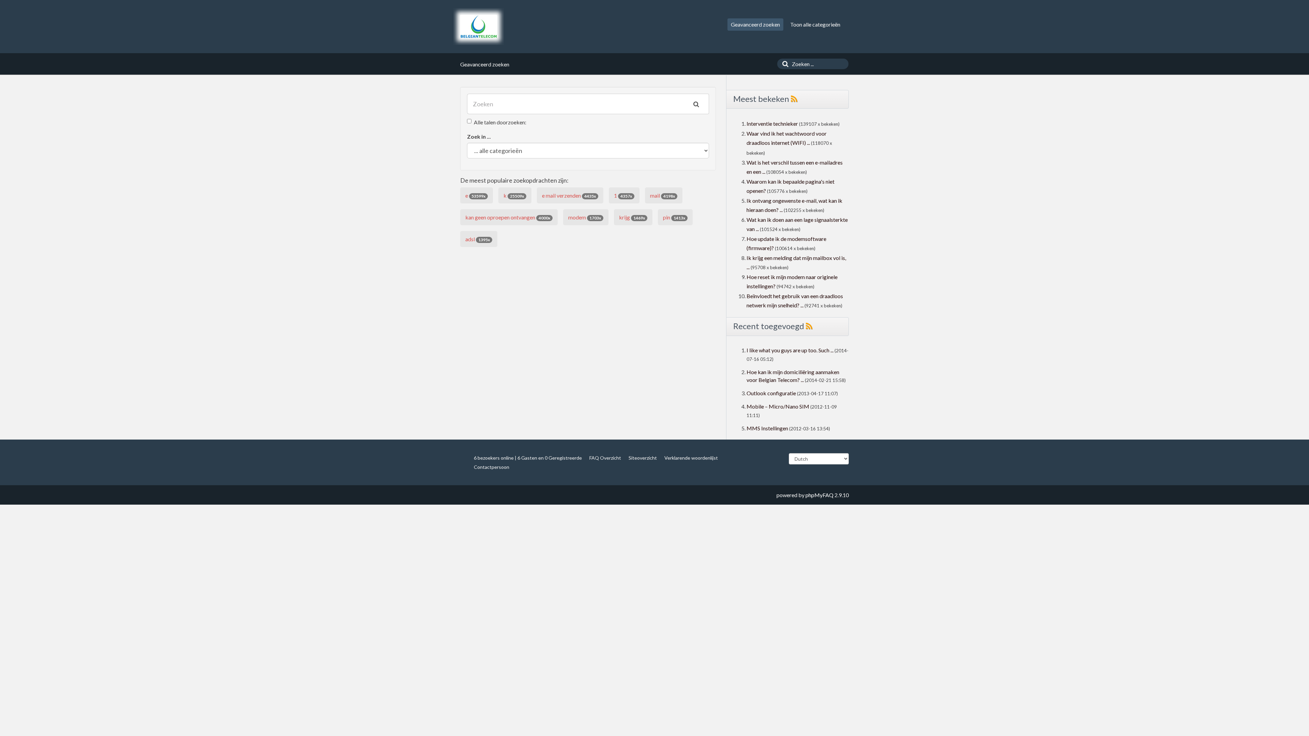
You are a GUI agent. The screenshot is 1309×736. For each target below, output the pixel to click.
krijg (632, 217)
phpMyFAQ (819, 495)
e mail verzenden (569, 195)
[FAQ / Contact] (478, 26)
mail (662, 195)
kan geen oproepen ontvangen (507, 217)
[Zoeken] (783, 64)
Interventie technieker (772, 123)
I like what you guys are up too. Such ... (790, 350)
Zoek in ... (479, 136)
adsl (477, 239)
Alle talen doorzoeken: (500, 122)
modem (584, 217)
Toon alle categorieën (815, 24)
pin (674, 217)
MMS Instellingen (767, 428)
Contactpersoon (491, 467)
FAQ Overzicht (605, 458)
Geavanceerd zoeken (755, 24)
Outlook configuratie (771, 393)
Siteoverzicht (643, 458)
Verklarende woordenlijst (691, 458)
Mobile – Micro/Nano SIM (778, 406)
